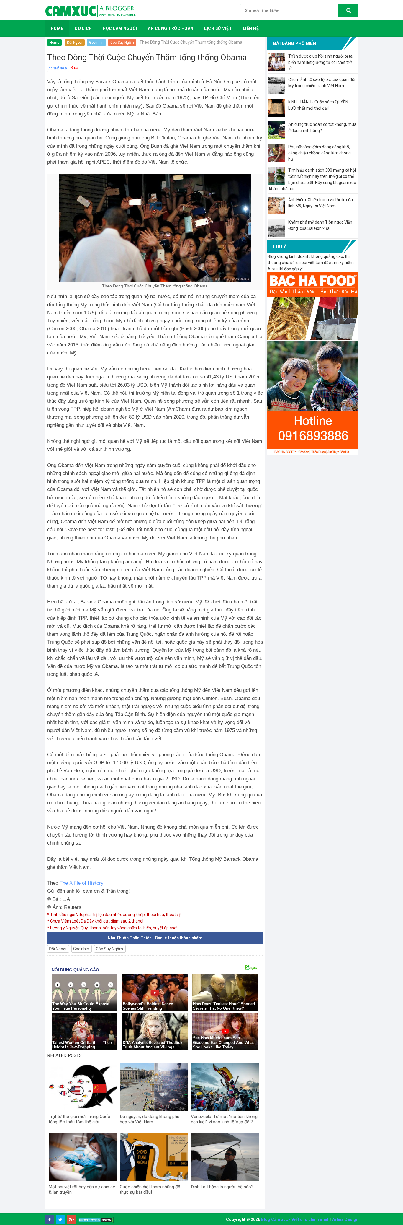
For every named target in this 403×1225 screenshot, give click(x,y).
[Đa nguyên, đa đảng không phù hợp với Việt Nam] (154, 1087)
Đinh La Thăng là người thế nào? (222, 1187)
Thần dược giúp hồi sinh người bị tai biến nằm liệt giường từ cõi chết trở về (320, 62)
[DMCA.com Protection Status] (96, 1220)
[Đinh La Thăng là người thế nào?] (225, 1157)
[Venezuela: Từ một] (225, 1087)
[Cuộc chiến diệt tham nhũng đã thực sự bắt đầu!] (154, 1157)
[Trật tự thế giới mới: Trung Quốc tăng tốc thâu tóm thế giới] (83, 1087)
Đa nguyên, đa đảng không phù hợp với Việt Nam (149, 1119)
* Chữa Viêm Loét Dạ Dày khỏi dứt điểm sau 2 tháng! (95, 921)
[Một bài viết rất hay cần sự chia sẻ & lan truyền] (83, 1157)
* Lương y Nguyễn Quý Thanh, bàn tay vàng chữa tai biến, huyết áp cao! (112, 927)
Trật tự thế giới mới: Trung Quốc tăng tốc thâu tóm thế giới (79, 1119)
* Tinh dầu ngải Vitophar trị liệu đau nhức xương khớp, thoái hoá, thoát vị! (114, 914)
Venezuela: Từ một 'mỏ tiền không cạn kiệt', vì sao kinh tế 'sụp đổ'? (224, 1119)
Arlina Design (345, 1219)
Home (54, 42)
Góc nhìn (96, 42)
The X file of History (82, 883)
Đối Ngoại (74, 42)
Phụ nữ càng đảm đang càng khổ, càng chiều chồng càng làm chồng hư (319, 153)
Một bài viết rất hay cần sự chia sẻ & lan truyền (82, 1189)
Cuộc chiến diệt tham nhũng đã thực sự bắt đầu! (150, 1189)
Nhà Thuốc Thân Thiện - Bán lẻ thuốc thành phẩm (155, 938)
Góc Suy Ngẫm (122, 42)
